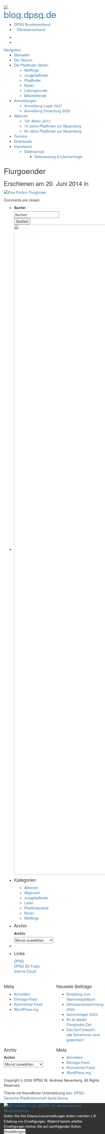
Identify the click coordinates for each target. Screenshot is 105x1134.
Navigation (12, 49)
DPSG (19, 961)
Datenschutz (34, 151)
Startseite (21, 54)
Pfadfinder (32, 80)
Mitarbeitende (35, 95)
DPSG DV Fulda (27, 966)
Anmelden (22, 994)
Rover (29, 85)
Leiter (28, 902)
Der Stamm (23, 59)
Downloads (23, 141)
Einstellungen (14, 1131)
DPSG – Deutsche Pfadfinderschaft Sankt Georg (45, 1095)
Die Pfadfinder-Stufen (31, 65)
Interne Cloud (25, 971)
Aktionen (21, 115)
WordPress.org (26, 1009)
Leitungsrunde (35, 90)
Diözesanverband (31, 29)
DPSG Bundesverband (32, 24)
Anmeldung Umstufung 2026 (47, 110)
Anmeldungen (25, 100)
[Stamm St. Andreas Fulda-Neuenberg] (30, 10)
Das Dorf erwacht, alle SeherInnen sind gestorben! (83, 1034)
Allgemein (32, 892)
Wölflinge (31, 70)
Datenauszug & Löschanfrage (58, 156)
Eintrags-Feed (25, 999)
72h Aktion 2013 (37, 120)
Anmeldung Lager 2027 (43, 105)
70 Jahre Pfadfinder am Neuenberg (52, 126)
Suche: (20, 207)
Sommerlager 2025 (82, 1014)
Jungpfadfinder (36, 75)
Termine (20, 136)
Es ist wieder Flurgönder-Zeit (79, 1022)
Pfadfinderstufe (36, 907)
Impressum (23, 146)
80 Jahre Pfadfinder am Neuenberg (52, 131)
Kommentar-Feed (28, 1004)
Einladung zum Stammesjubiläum (81, 996)
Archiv (19, 933)
